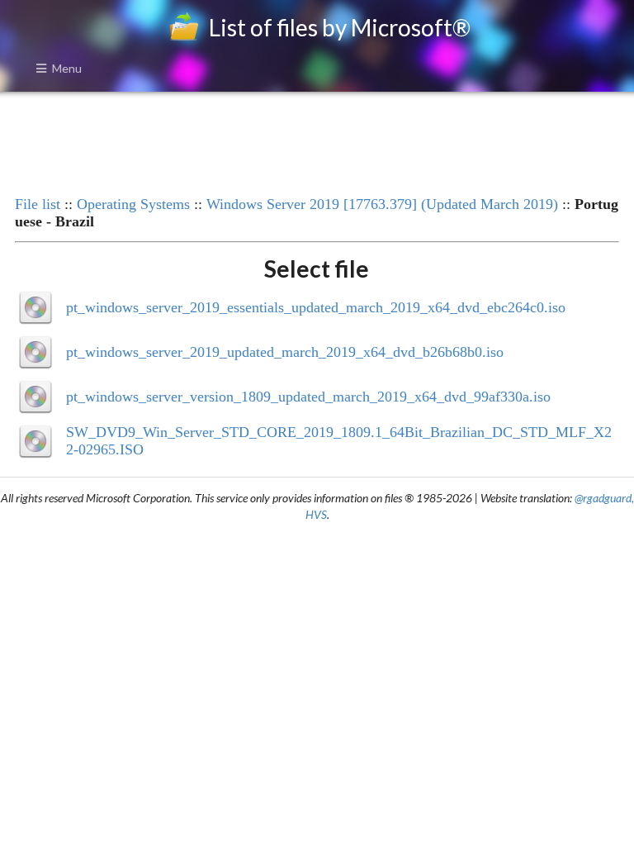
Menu (67, 68)
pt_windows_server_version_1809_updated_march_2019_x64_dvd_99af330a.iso (308, 396)
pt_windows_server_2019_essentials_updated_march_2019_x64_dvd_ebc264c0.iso (315, 307)
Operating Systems (133, 204)
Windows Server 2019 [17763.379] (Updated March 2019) (382, 204)
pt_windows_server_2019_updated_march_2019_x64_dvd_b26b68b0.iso (285, 352)
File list (37, 204)
